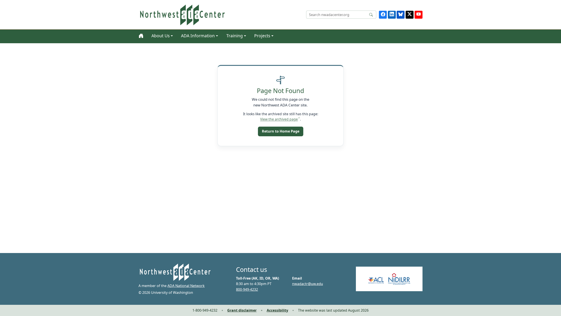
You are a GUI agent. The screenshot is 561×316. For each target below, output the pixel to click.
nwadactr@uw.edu (307, 283)
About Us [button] (160, 36)
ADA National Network (186, 285)
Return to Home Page (280, 131)
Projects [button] (262, 36)
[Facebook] (383, 15)
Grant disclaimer (242, 310)
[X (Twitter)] (410, 15)
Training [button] (234, 36)
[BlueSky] (401, 15)
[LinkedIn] (392, 15)
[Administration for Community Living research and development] (389, 279)
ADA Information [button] (198, 36)
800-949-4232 (247, 289)
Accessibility (277, 310)
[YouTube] (419, 15)
